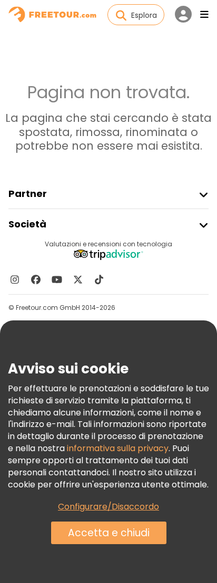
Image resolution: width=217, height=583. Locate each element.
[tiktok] (99, 279)
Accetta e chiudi (109, 533)
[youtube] (57, 279)
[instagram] (14, 279)
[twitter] (78, 279)
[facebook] (35, 279)
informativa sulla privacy (118, 448)
